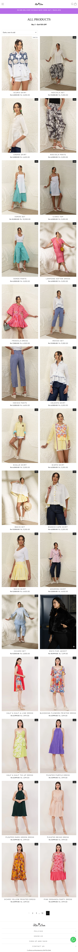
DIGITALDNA (47, 950)
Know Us (38, 936)
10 (42, 913)
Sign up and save (38, 941)
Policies (38, 931)
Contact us (38, 946)
